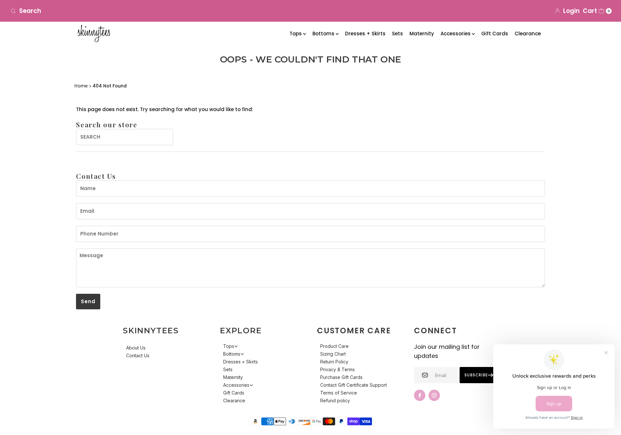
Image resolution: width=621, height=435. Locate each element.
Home (81, 86)
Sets (397, 33)
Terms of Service (338, 392)
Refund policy (335, 400)
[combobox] (107, 11)
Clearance (528, 33)
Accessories (456, 33)
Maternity (421, 33)
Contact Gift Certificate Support (353, 385)
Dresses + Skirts (365, 33)
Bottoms (324, 33)
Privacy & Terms (337, 369)
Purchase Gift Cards (341, 377)
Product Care (334, 346)
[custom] (419, 395)
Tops (296, 33)
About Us (136, 347)
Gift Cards (494, 33)
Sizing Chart (333, 354)
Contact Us (137, 355)
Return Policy (334, 361)
